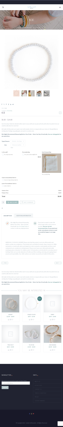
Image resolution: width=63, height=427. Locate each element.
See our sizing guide (53, 134)
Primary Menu (60, 7)
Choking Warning (40, 401)
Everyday (9, 110)
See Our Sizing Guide (22, 226)
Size (5, 145)
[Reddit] (13, 104)
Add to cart (13, 202)
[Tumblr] (8, 104)
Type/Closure (5, 141)
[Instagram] (31, 413)
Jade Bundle (52, 345)
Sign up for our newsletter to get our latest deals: (14, 380)
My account (38, 385)
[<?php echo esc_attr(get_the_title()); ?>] (10, 320)
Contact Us (38, 389)
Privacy (37, 397)
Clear (12, 147)
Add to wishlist (28, 202)
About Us (37, 381)
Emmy (52, 314)
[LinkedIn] (10, 104)
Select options (8, 320)
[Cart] (3, 7)
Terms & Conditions (40, 393)
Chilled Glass (31, 314)
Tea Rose (31, 345)
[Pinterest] (6, 104)
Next (57, 263)
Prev (5, 263)
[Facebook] (1, 104)
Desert (10, 314)
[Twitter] (4, 104)
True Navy (10, 345)
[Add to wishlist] (12, 320)
